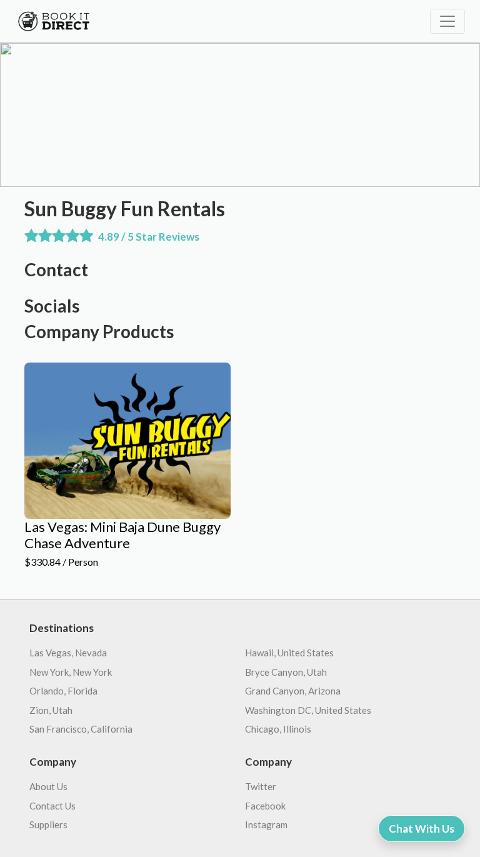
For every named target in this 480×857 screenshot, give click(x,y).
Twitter (260, 786)
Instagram (266, 824)
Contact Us (52, 805)
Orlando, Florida (63, 690)
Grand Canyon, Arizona (293, 690)
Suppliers (48, 824)
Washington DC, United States (308, 710)
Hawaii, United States (289, 652)
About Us (48, 786)
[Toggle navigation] (447, 21)
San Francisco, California (80, 728)
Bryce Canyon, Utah (286, 672)
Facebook (265, 805)
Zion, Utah (50, 710)
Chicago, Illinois (278, 728)
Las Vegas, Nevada (68, 652)
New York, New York (70, 672)
